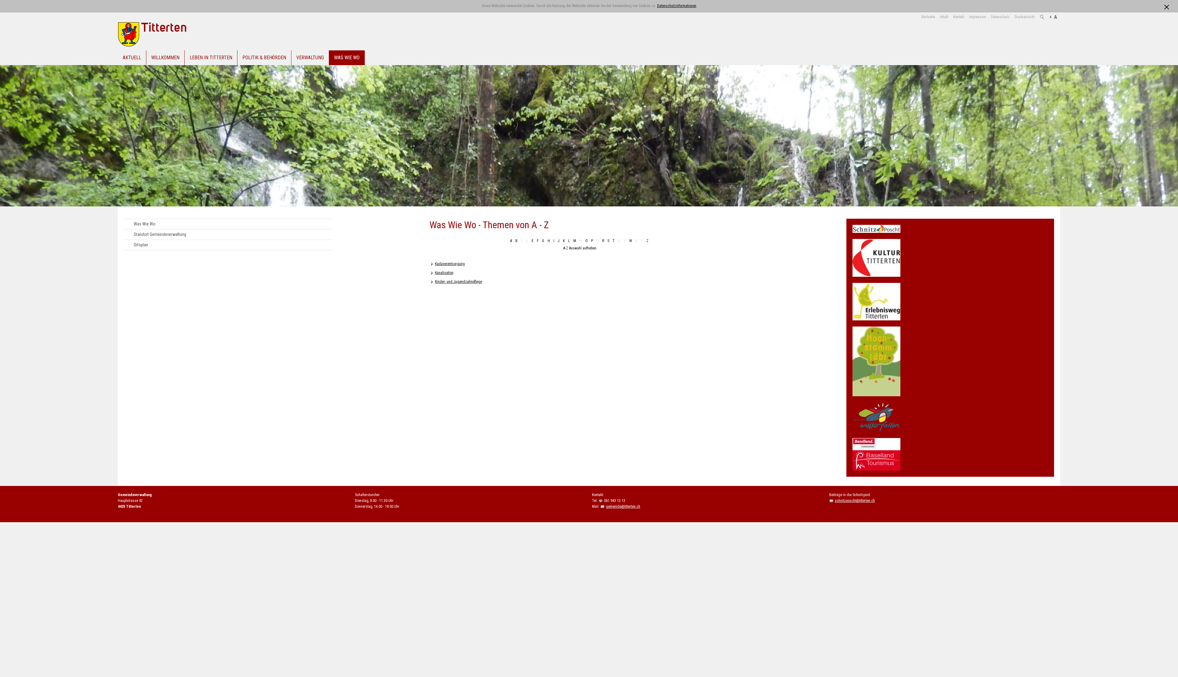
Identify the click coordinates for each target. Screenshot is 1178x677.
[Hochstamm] (876, 362)
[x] (1166, 6)
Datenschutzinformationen (676, 6)
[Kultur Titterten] (876, 258)
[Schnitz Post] (876, 229)
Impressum (977, 17)
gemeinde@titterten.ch (623, 506)
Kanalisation (444, 273)
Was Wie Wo (347, 58)
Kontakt (958, 17)
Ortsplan (141, 244)
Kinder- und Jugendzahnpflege (458, 282)
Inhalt (944, 17)
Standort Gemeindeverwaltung (160, 234)
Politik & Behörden (264, 58)
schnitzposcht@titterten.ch (855, 501)
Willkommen (165, 58)
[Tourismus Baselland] (876, 454)
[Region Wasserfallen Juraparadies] (876, 417)
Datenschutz (1000, 17)
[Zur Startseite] (163, 34)
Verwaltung (310, 58)
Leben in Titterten (211, 58)
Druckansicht (1024, 17)
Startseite (928, 17)
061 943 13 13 (614, 501)
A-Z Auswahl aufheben (579, 248)
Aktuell (132, 58)
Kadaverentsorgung (450, 264)
